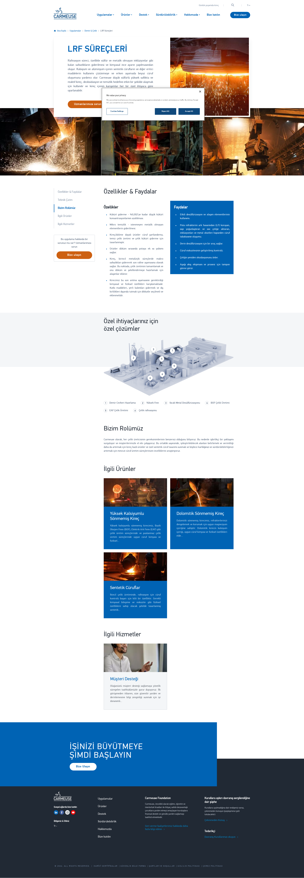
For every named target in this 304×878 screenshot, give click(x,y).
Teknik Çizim (65, 200)
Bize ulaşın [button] (74, 255)
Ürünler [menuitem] (125, 15)
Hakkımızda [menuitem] (191, 15)
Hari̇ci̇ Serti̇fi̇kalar (105, 866)
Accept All (189, 111)
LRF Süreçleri (106, 31)
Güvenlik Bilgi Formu (133, 866)
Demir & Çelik (91, 31)
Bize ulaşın (240, 15)
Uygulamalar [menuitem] (104, 15)
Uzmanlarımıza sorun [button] (87, 104)
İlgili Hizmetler (66, 224)
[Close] (200, 91)
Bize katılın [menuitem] (213, 15)
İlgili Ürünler (65, 216)
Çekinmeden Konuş (215, 820)
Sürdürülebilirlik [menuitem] (165, 15)
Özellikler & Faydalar (70, 192)
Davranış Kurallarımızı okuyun (220, 837)
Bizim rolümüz (66, 208)
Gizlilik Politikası (189, 866)
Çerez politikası (213, 866)
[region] (153, 104)
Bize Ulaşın (83, 766)
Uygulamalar (75, 31)
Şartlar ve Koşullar (162, 866)
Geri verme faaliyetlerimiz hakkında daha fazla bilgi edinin (166, 828)
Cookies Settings (117, 111)
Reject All (165, 111)
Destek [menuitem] (143, 15)
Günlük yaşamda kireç (209, 5)
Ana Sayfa (61, 31)
